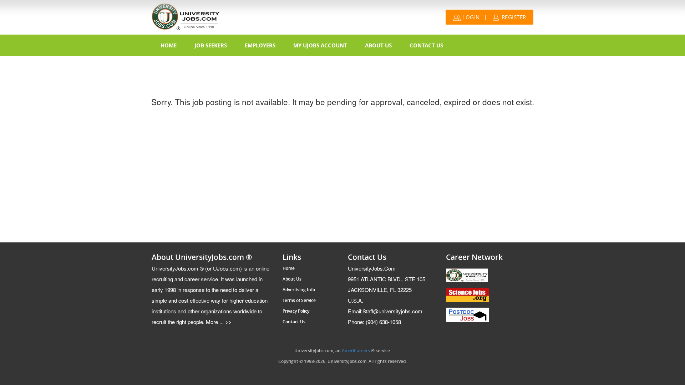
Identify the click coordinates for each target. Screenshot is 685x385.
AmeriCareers (356, 350)
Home (169, 45)
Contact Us (426, 45)
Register (513, 17)
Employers (260, 45)
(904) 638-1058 (374, 321)
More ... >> (218, 321)
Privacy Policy (296, 311)
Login (470, 17)
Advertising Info (299, 289)
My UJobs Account (320, 45)
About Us (378, 45)
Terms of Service (299, 300)
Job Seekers (210, 45)
